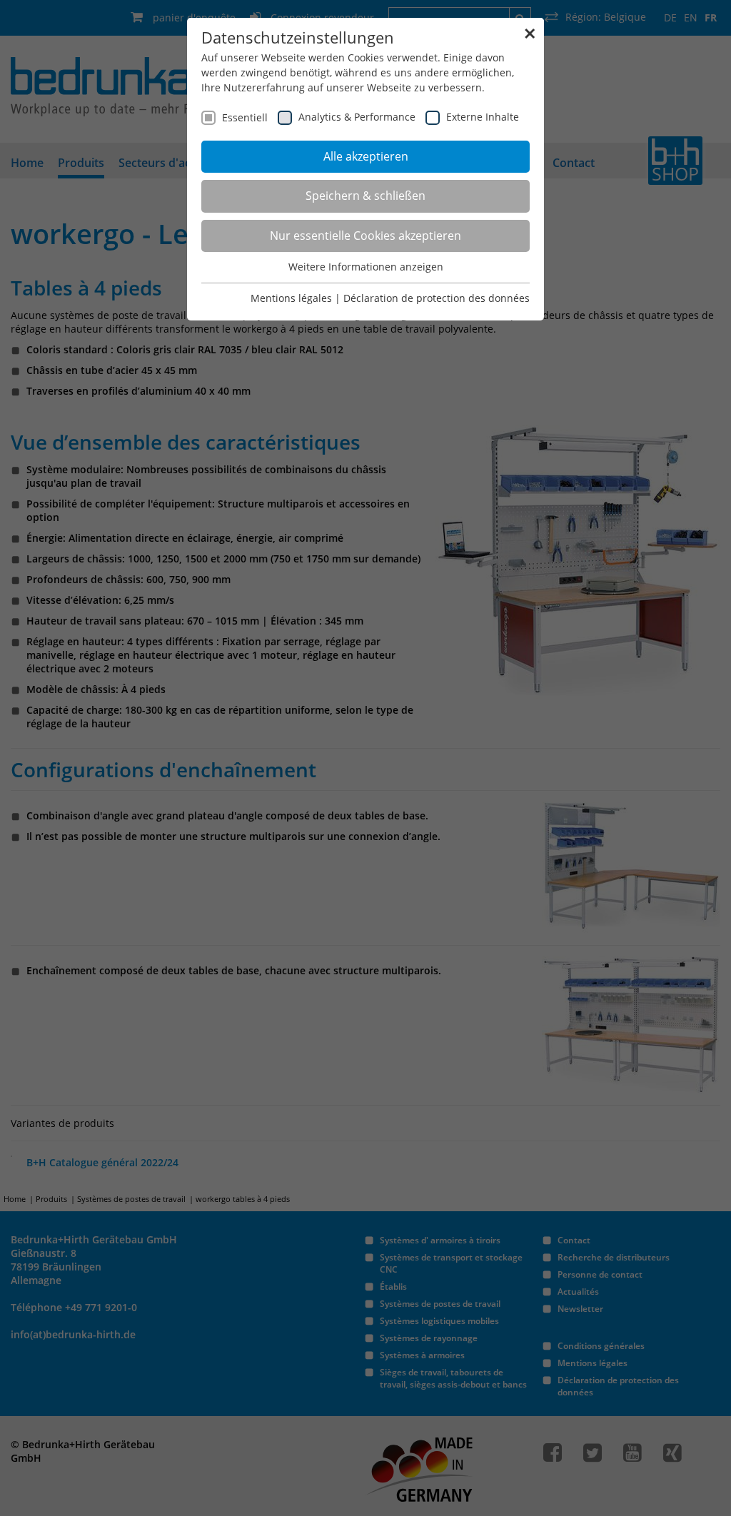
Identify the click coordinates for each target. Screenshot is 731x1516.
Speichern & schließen (365, 195)
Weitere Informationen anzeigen (365, 266)
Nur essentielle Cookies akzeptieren (365, 235)
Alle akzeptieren (365, 156)
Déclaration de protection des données (436, 298)
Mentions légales (291, 298)
